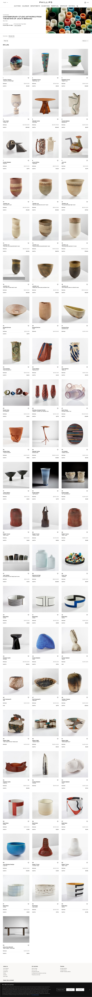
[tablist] (46, 36)
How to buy (34, 968)
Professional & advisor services (39, 973)
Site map (5, 976)
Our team (5, 970)
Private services (35, 971)
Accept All (80, 989)
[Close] (89, 989)
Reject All (70, 989)
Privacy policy (63, 968)
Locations (5, 971)
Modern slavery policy (65, 971)
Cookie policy (63, 970)
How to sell (34, 970)
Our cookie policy (35, 994)
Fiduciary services (36, 974)
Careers (5, 974)
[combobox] (5, 2)
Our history (6, 968)
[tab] (5, 36)
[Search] (77, 6)
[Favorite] (28, 78)
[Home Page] (46, 2)
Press (4, 973)
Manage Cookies (61, 989)
